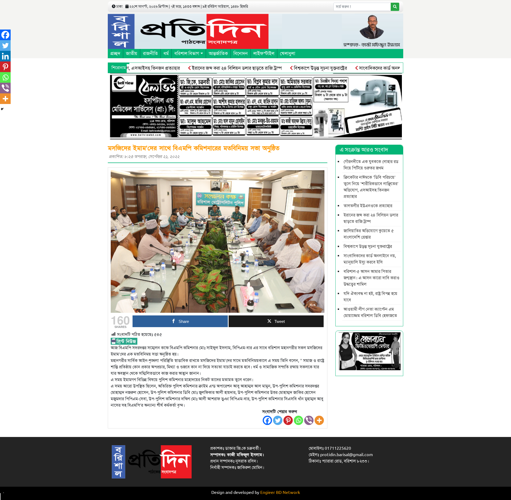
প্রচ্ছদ (115, 53)
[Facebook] (267, 420)
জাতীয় (131, 53)
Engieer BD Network (280, 492)
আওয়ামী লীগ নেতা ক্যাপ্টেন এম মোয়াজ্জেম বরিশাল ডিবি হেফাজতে (370, 312)
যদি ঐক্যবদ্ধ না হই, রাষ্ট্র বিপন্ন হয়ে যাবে (370, 297)
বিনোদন (240, 53)
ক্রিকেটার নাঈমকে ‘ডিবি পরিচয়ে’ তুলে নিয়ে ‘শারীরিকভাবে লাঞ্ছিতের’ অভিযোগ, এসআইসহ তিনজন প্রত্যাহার (371, 187)
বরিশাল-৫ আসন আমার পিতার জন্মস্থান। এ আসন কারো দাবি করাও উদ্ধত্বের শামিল (371, 278)
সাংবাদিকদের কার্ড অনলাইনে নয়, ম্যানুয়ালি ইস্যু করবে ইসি (392, 68)
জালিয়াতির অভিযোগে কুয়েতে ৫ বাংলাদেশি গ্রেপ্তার (369, 234)
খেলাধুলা (287, 53)
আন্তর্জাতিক (218, 53)
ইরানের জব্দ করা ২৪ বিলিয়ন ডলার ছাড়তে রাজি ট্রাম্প (219, 68)
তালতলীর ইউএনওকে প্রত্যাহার (368, 206)
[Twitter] (277, 420)
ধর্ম (166, 53)
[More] (319, 420)
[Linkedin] (5, 56)
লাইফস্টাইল (263, 53)
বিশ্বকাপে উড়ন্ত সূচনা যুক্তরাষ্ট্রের (303, 68)
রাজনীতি (150, 53)
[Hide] (2, 109)
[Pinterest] (288, 420)
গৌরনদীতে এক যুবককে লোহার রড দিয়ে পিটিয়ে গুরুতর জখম (371, 165)
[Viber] (309, 420)
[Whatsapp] (298, 420)
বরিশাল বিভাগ (186, 53)
